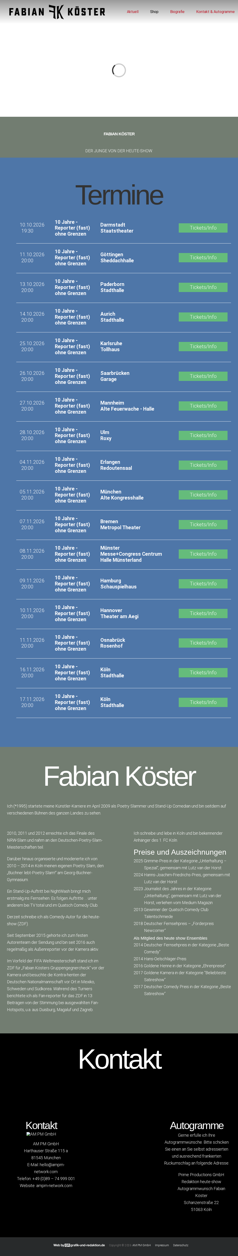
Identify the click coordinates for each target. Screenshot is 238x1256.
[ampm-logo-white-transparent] (41, 1134)
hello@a (46, 1164)
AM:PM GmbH (141, 1245)
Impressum (162, 1245)
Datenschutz (180, 1245)
